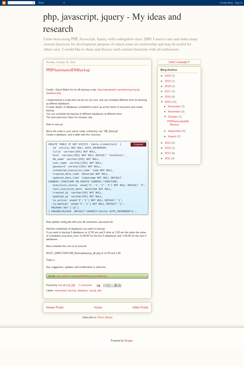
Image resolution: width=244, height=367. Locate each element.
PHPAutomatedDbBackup (68, 69)
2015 (168, 101)
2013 (168, 147)
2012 (168, 153)
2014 (168, 142)
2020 (168, 75)
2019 (168, 81)
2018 (168, 86)
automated (61, 290)
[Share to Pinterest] (119, 285)
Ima (60, 285)
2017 (168, 91)
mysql (92, 290)
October (173, 116)
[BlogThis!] (109, 285)
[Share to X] (112, 285)
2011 (168, 158)
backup (72, 290)
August (172, 136)
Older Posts (140, 307)
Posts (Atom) (105, 317)
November (174, 111)
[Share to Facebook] (116, 285)
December (174, 106)
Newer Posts (54, 307)
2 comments (85, 285)
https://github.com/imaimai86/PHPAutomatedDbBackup (81, 275)
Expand (138, 144)
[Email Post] (98, 285)
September (175, 130)
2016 (168, 96)
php (99, 290)
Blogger (128, 340)
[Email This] (105, 285)
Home (98, 307)
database (83, 290)
